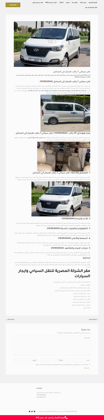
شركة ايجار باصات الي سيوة (58, 75)
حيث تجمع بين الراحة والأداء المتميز (37, 137)
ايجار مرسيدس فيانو (38, 2)
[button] (13, 5)
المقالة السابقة (93, 319)
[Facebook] (34, 411)
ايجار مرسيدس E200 (51, 2)
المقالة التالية (10, 319)
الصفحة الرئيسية (93, 2)
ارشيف (67, 2)
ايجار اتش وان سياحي (71, 75)
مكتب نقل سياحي (29, 75)
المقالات (61, 2)
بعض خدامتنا (83, 2)
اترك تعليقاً (87, 75)
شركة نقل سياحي (38, 75)
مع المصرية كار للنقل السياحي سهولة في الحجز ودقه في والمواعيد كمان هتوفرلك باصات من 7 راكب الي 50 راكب (56, 90)
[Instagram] (29, 411)
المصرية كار (81, 75)
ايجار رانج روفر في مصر (91, 7)
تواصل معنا (75, 2)
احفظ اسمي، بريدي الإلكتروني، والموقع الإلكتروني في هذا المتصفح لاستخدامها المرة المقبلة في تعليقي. (61, 364)
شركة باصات (47, 75)
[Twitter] (32, 411)
